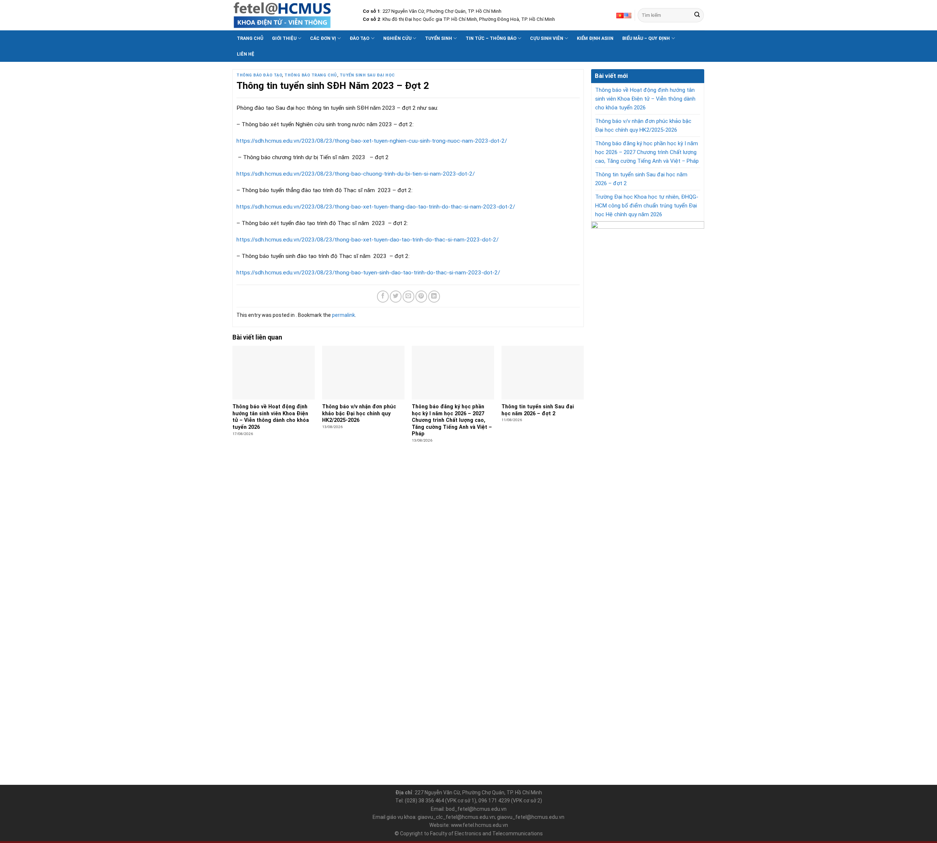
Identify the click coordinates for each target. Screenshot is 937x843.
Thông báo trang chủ (310, 75)
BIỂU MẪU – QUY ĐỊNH (646, 38)
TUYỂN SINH (438, 38)
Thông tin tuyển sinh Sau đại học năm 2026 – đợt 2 (641, 179)
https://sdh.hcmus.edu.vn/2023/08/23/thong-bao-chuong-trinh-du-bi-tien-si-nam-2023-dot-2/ (355, 174)
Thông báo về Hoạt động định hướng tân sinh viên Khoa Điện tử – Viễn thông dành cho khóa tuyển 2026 (645, 99)
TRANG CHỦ (250, 38)
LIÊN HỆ (245, 54)
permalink (343, 315)
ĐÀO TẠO (359, 38)
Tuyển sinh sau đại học (367, 75)
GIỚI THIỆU (284, 38)
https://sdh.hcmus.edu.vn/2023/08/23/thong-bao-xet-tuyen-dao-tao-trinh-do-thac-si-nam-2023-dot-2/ (367, 239)
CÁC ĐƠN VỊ (323, 38)
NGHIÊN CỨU (397, 38)
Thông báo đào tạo (259, 75)
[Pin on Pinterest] (421, 296)
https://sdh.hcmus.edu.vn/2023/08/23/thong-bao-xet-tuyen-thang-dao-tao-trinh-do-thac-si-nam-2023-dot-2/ (375, 206)
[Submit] (697, 15)
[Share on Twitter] (396, 296)
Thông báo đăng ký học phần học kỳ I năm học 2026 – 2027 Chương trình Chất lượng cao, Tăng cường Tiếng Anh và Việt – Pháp (647, 152)
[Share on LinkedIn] (434, 296)
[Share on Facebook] (383, 296)
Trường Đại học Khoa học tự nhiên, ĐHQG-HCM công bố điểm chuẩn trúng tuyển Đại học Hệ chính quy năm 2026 (646, 206)
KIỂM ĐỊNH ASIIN (595, 38)
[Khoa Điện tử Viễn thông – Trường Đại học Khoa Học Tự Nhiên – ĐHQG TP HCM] (292, 15)
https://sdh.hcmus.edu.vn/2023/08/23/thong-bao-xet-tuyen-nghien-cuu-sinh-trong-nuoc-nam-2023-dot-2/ (371, 141)
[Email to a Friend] (408, 296)
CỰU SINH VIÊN (546, 38)
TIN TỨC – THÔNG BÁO (491, 38)
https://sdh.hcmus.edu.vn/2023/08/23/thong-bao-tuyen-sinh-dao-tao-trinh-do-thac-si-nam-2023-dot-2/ (368, 272)
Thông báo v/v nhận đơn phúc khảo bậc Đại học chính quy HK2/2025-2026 (643, 125)
